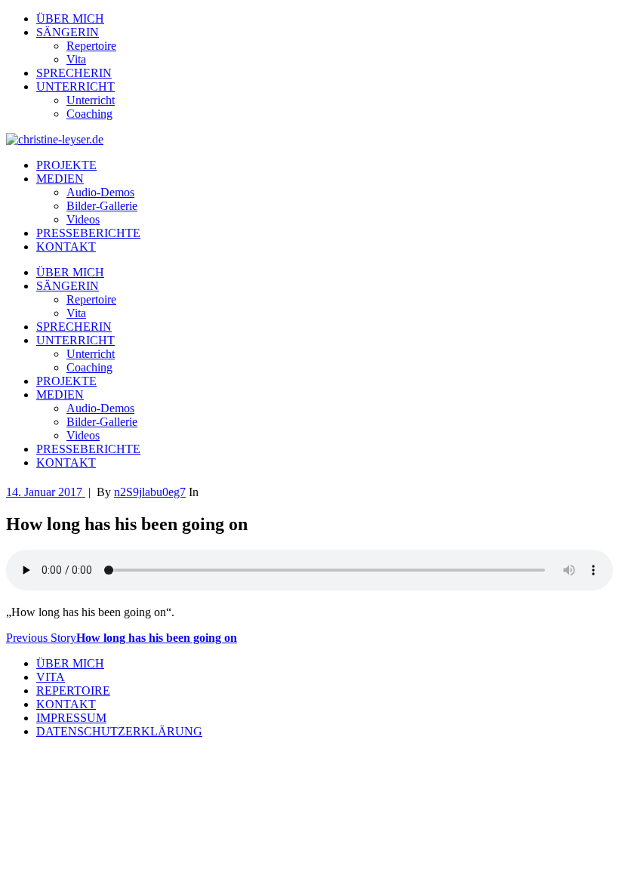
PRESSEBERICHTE (88, 233)
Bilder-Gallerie (101, 205)
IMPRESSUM (71, 717)
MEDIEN (60, 178)
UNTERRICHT (75, 86)
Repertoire (91, 45)
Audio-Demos (100, 192)
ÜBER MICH (70, 18)
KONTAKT (66, 246)
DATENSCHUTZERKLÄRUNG (119, 731)
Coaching (89, 113)
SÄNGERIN (67, 32)
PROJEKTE (66, 165)
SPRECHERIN (74, 72)
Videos (83, 219)
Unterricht (90, 100)
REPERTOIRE (73, 690)
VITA (50, 677)
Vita (76, 59)
